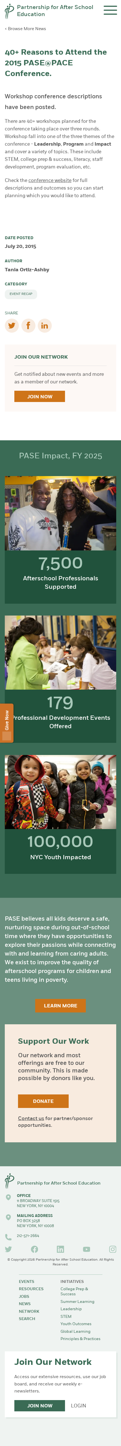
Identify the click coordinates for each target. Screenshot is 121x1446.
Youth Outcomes (75, 1324)
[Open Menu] (110, 10)
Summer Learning (77, 1302)
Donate (43, 1101)
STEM (65, 1317)
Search (27, 1319)
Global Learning (75, 1332)
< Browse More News (25, 29)
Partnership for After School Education (55, 11)
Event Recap (21, 294)
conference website (49, 180)
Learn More (60, 1006)
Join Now (39, 397)
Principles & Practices (80, 1339)
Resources (31, 1289)
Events (26, 1282)
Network (29, 1312)
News (25, 1304)
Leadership (71, 1309)
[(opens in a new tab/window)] (8, 1249)
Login (78, 1406)
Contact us (31, 1118)
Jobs (24, 1297)
